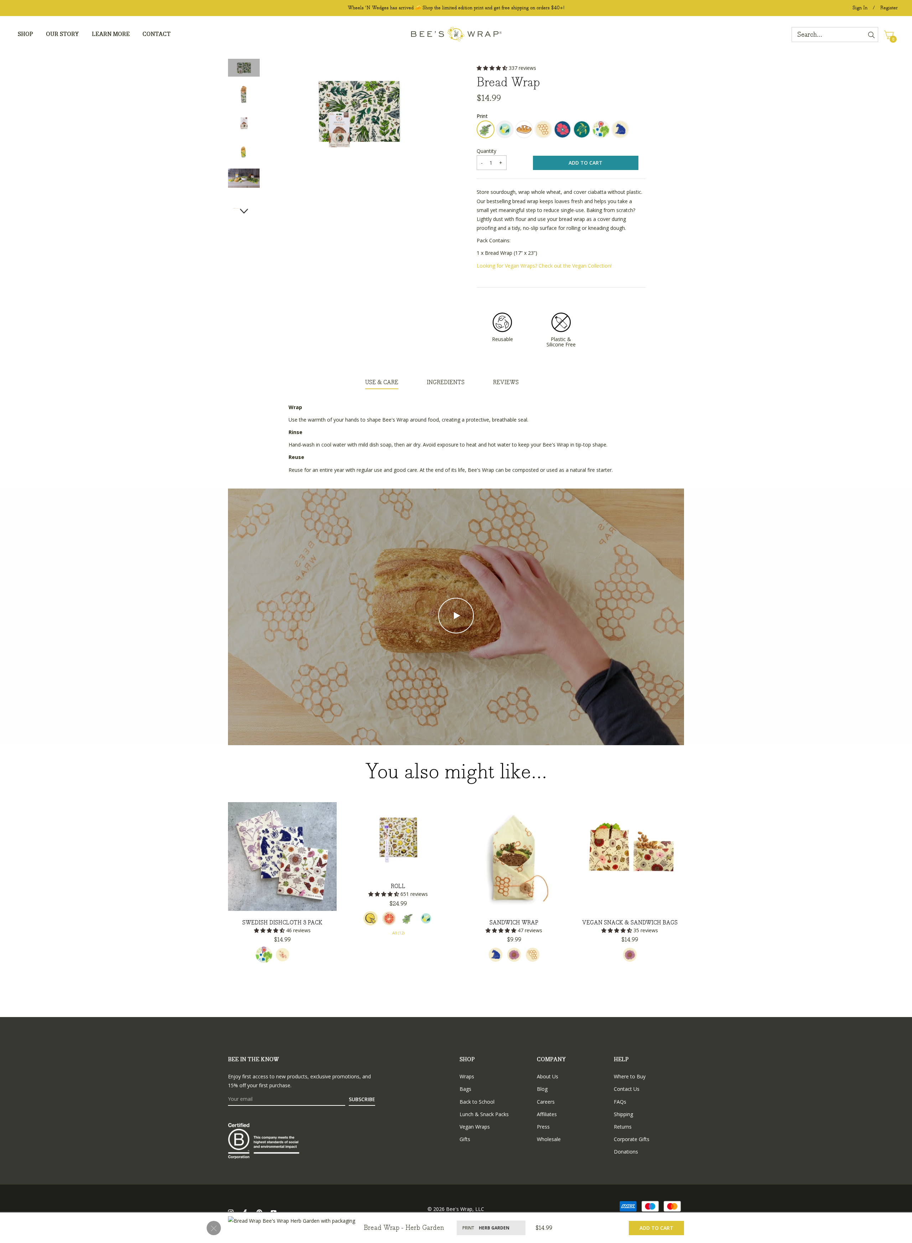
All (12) (398, 932)
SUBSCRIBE (362, 1099)
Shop (467, 1059)
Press (543, 1126)
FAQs (620, 1101)
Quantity (486, 151)
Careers (546, 1101)
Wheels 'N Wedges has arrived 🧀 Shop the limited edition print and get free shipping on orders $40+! (456, 8)
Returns (623, 1126)
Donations (626, 1151)
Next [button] (244, 211)
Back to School (477, 1101)
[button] (493, 68)
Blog (542, 1088)
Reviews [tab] (506, 382)
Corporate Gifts (631, 1139)
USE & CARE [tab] (381, 382)
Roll (398, 886)
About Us (547, 1076)
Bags (465, 1088)
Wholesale (549, 1139)
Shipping (623, 1114)
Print (482, 116)
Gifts (465, 1139)
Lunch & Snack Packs (484, 1114)
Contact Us (626, 1088)
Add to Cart (656, 1227)
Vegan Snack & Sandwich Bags (630, 923)
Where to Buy (630, 1076)
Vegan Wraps (475, 1126)
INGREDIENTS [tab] (446, 382)
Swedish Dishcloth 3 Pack (282, 923)
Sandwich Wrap (513, 923)
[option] (282, 890)
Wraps (467, 1076)
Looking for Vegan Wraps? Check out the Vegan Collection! (544, 265)
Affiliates (547, 1114)
